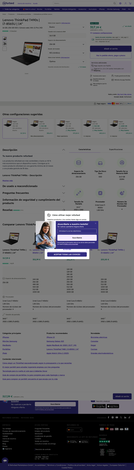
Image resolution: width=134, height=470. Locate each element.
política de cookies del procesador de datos (68, 239)
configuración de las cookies (70, 235)
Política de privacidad (78, 237)
